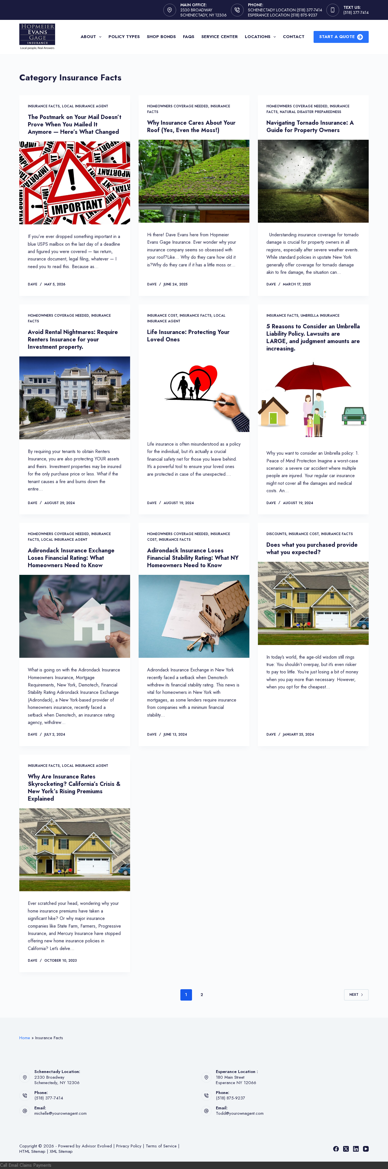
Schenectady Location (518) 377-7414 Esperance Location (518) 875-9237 (285, 12)
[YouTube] (366, 1149)
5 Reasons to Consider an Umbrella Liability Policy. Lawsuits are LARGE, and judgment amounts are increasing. (313, 337)
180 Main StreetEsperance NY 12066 (236, 1080)
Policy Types (124, 37)
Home (24, 1038)
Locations (257, 37)
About (88, 37)
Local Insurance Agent (85, 106)
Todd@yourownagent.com (240, 1113)
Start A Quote (337, 37)
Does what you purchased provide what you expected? (312, 548)
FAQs (188, 37)
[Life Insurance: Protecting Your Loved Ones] (194, 390)
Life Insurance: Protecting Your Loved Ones (188, 336)
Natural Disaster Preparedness (310, 111)
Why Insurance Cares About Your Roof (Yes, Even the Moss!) (191, 126)
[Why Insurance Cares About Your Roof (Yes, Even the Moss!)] (194, 181)
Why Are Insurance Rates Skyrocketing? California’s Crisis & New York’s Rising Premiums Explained (74, 788)
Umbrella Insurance (320, 315)
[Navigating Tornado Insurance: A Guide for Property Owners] (313, 181)
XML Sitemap (61, 1151)
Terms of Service (161, 1146)
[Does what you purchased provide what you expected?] (313, 603)
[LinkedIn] (356, 1149)
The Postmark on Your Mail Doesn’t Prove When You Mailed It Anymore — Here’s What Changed (74, 124)
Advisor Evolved (97, 1146)
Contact (293, 37)
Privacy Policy (128, 1146)
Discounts (276, 534)
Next (353, 994)
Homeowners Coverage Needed (177, 106)
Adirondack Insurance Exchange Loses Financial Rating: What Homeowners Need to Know (71, 557)
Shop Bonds (161, 37)
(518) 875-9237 (230, 1098)
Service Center (219, 37)
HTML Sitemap (32, 1151)
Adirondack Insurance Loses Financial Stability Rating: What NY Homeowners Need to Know (193, 557)
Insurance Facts (44, 106)
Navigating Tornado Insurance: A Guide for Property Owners (310, 126)
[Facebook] (336, 1149)
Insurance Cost (162, 315)
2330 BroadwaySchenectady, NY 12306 (57, 1080)
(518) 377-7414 (356, 12)
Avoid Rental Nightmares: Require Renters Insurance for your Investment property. (73, 339)
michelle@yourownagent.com (60, 1113)
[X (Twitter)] (346, 1149)
